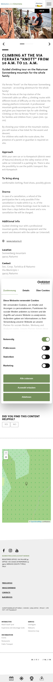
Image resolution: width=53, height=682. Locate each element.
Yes (6, 424)
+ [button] (6, 453)
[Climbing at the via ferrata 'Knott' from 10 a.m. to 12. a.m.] (26, 484)
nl (45, 660)
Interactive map (33, 631)
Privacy (42, 608)
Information (7, 635)
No (14, 424)
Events (4, 638)
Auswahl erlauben (26, 387)
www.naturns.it (14, 241)
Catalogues (32, 625)
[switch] (46, 348)
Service (31, 622)
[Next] (49, 44)
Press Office (7, 583)
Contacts (6, 592)
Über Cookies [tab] (43, 290)
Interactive (7, 622)
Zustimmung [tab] (9, 290)
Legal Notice (34, 608)
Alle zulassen (26, 378)
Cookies (26, 608)
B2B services (7, 597)
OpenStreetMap (36, 521)
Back (42, 11)
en (41, 660)
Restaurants (6, 641)
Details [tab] (26, 290)
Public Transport (7, 644)
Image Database (9, 588)
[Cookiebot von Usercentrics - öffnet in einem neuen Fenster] (38, 282)
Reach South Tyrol (8, 625)
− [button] (6, 457)
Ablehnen (26, 397)
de (32, 660)
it (36, 660)
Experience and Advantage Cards (13, 628)
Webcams (31, 628)
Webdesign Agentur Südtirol (5, 660)
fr (50, 660)
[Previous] (3, 44)
